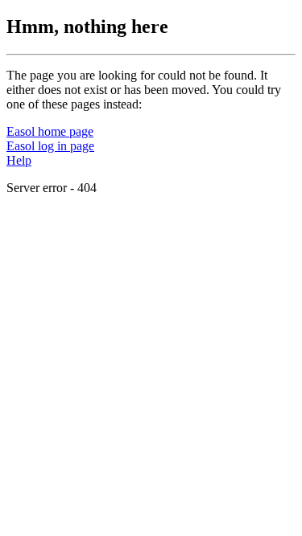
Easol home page (49, 131)
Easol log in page (50, 146)
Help (18, 160)
